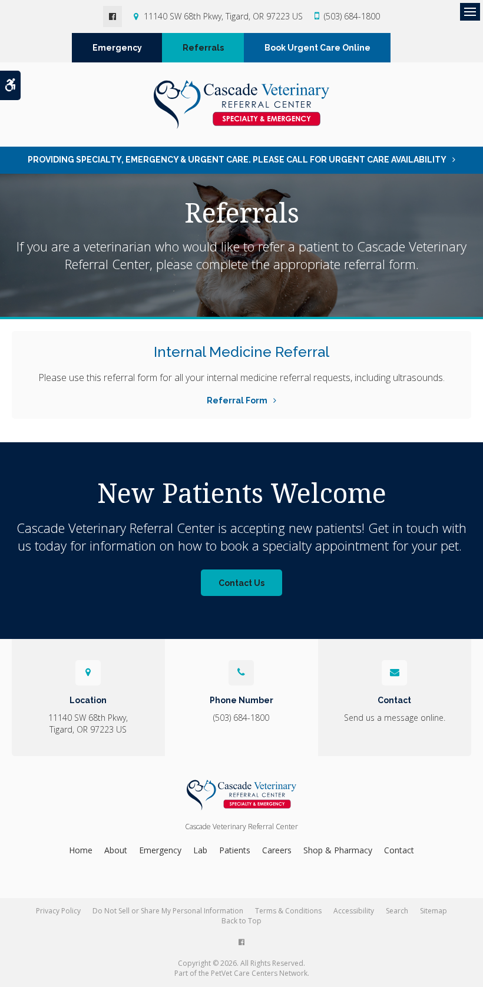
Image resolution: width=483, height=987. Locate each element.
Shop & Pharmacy (337, 850)
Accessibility (353, 911)
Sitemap (433, 911)
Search (397, 911)
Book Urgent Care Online (317, 47)
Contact (399, 850)
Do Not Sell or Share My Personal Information (167, 911)
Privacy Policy (58, 911)
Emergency (117, 47)
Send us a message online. (394, 717)
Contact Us (241, 583)
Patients (234, 850)
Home (80, 850)
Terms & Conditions (288, 911)
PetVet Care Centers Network (259, 973)
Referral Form (237, 400)
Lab (200, 850)
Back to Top (241, 921)
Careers (277, 850)
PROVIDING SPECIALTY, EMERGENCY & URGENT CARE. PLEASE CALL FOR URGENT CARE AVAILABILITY (237, 159)
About (115, 850)
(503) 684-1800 (352, 16)
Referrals (203, 47)
